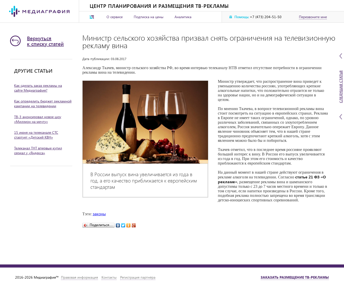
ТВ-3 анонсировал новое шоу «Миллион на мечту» (37, 119)
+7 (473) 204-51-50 (266, 17)
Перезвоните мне (313, 17)
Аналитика (183, 16)
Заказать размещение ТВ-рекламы (295, 277)
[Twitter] (123, 224)
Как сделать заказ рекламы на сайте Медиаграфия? (38, 88)
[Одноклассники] (128, 224)
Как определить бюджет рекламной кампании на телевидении (43, 103)
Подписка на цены (148, 16)
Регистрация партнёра (137, 277)
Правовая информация (79, 277)
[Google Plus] (133, 224)
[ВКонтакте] (118, 224)
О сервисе (115, 16)
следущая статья (340, 86)
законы (99, 213)
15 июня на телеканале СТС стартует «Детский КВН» (36, 135)
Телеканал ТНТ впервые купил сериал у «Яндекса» (38, 150)
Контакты (109, 277)
